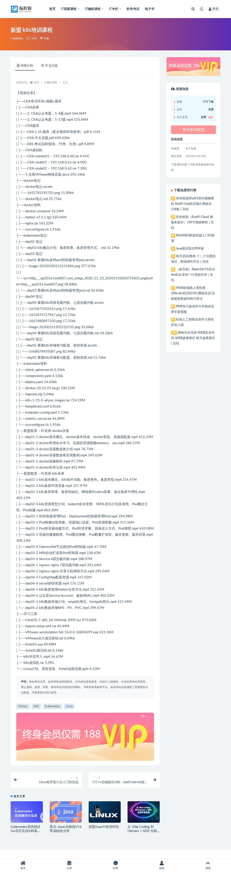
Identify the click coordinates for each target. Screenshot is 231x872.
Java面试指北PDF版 (190, 248)
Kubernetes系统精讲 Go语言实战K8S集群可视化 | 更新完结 (26, 831)
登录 (215, 9)
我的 (161, 868)
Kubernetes (52, 706)
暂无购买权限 (193, 130)
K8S (36, 706)
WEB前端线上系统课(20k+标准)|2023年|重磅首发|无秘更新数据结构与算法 (193, 293)
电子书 (150, 9)
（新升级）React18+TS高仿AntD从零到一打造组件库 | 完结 (193, 275)
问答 (115, 868)
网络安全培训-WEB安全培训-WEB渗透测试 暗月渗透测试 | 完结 (193, 338)
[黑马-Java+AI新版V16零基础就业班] (66, 812)
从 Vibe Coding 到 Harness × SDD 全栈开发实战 (142, 831)
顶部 (208, 868)
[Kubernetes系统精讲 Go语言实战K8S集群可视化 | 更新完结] (27, 813)
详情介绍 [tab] (26, 65)
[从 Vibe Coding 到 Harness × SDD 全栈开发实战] (143, 812)
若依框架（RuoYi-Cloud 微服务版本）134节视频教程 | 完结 (192, 222)
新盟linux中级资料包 (104, 827)
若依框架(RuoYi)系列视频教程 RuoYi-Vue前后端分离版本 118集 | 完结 (192, 204)
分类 (69, 868)
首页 (52, 9)
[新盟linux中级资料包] (105, 812)
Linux (69, 706)
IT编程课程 (17, 38)
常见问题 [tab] (51, 65)
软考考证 (133, 9)
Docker (23, 706)
